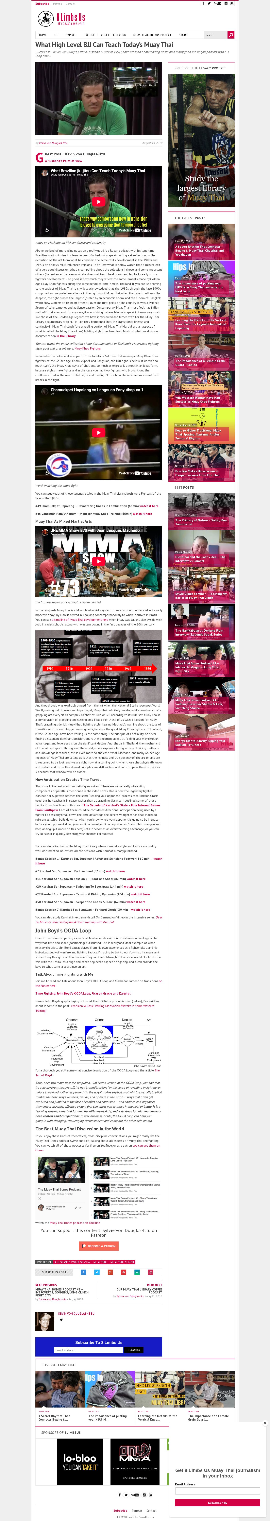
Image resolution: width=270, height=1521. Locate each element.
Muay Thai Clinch (122, 1262)
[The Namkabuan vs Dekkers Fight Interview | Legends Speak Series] (201, 639)
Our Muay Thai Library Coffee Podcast (139, 1290)
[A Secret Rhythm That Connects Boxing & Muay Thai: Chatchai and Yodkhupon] (201, 259)
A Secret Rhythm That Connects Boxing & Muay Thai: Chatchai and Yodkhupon (199, 250)
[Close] (265, 1423)
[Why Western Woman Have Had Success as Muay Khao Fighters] (201, 406)
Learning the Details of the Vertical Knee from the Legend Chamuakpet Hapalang (201, 324)
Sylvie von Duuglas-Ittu (53, 1299)
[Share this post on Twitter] (97, 1272)
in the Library (66, 336)
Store (183, 34)
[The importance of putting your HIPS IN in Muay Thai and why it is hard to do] (201, 296)
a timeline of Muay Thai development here (80, 620)
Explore (71, 34)
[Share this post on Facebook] (83, 1272)
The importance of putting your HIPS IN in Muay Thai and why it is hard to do (199, 287)
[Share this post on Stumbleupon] (137, 1272)
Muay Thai (100, 1262)
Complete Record (113, 34)
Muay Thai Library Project (152, 34)
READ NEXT (154, 1285)
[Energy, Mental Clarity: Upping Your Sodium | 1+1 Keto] (201, 749)
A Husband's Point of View (72, 1262)
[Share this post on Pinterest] (124, 1272)
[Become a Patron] (201, 206)
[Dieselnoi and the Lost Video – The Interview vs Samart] (201, 566)
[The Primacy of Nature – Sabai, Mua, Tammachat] (201, 529)
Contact (70, 4)
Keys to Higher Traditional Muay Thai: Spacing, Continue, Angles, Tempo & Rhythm (198, 434)
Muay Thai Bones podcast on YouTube (75, 1223)
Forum (89, 34)
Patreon (57, 4)
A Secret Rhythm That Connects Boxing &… (54, 1417)
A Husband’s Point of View (63, 161)
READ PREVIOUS (46, 1285)
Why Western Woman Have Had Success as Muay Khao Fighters (197, 399)
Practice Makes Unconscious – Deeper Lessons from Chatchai (197, 473)
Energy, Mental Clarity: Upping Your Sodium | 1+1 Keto (200, 743)
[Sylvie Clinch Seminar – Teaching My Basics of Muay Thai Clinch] (201, 602)
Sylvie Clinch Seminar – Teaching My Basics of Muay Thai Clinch (201, 596)
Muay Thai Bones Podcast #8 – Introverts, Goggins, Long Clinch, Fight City (62, 1292)
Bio (56, 34)
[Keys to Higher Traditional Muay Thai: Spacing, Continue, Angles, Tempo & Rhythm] (201, 443)
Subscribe (42, 4)
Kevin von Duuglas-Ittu (53, 143)
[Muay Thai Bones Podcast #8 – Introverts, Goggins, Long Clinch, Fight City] (201, 676)
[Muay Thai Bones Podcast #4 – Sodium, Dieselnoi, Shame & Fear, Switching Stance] (201, 713)
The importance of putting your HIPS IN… (107, 1417)
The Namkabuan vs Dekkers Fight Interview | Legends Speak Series (199, 632)
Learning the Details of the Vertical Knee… (157, 1417)
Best (184, 487)
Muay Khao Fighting (88, 348)
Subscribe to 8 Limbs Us (98, 1342)
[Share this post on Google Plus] (110, 1272)
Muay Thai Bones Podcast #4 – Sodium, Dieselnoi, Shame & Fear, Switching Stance (199, 704)
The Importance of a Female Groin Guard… (208, 1417)
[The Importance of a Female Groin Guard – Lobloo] (201, 369)
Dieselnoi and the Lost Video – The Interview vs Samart (200, 559)
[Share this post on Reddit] (151, 1272)
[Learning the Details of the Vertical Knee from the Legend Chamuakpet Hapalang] (201, 333)
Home (43, 34)
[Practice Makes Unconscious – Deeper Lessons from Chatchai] (201, 480)
